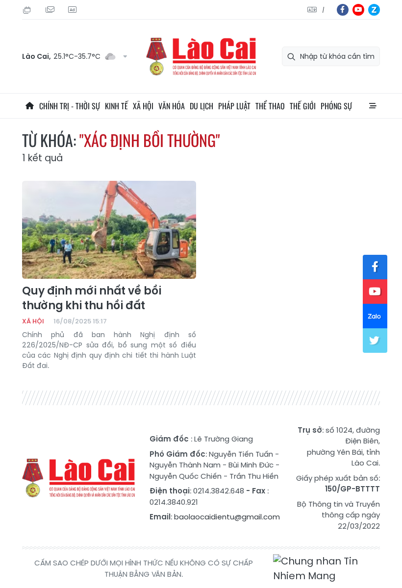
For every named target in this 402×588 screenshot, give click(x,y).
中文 (323, 10)
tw (375, 340)
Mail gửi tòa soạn (51, 10)
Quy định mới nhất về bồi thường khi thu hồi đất (91, 298)
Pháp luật (234, 106)
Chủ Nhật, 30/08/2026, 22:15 (28, 10)
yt (358, 10)
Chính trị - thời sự (69, 106)
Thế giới (303, 106)
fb (343, 10)
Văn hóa (171, 106)
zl (374, 10)
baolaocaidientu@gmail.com (227, 517)
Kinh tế (116, 106)
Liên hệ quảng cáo (73, 10)
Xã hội (143, 106)
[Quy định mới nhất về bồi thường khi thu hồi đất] (109, 230)
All (372, 106)
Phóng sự (336, 106)
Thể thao (270, 106)
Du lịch (201, 106)
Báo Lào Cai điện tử (201, 56)
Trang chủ (29, 106)
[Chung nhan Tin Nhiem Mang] (326, 568)
